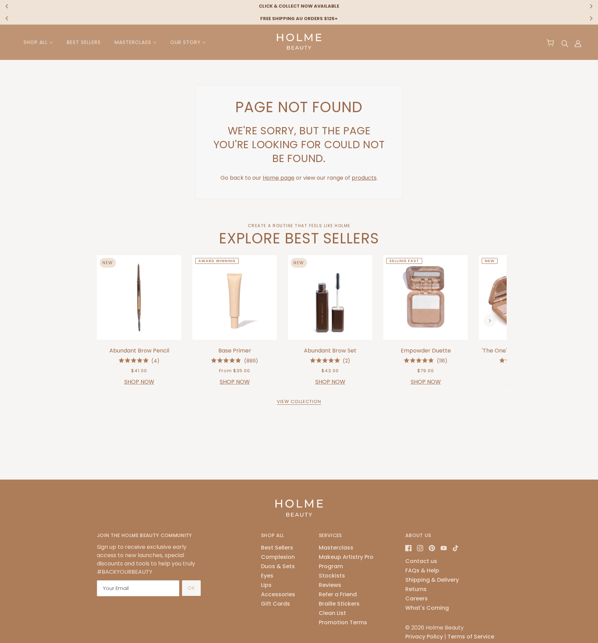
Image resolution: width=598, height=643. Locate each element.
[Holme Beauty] (299, 51)
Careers (416, 598)
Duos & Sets (278, 566)
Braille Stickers (339, 604)
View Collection (299, 402)
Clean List (332, 613)
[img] (564, 43)
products (364, 178)
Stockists (332, 576)
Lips (266, 585)
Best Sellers (277, 548)
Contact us (421, 561)
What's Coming (427, 608)
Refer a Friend (338, 594)
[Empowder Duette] (425, 297)
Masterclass (336, 548)
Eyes (267, 576)
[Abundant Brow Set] (330, 297)
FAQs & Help (422, 570)
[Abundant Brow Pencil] (139, 297)
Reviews (330, 585)
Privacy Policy (424, 637)
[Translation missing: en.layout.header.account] (577, 43)
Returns (416, 589)
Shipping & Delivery (432, 580)
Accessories (278, 594)
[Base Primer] (234, 297)
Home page (279, 178)
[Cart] (551, 43)
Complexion (278, 557)
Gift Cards (275, 604)
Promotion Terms (343, 622)
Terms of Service (470, 637)
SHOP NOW (139, 382)
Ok (191, 587)
